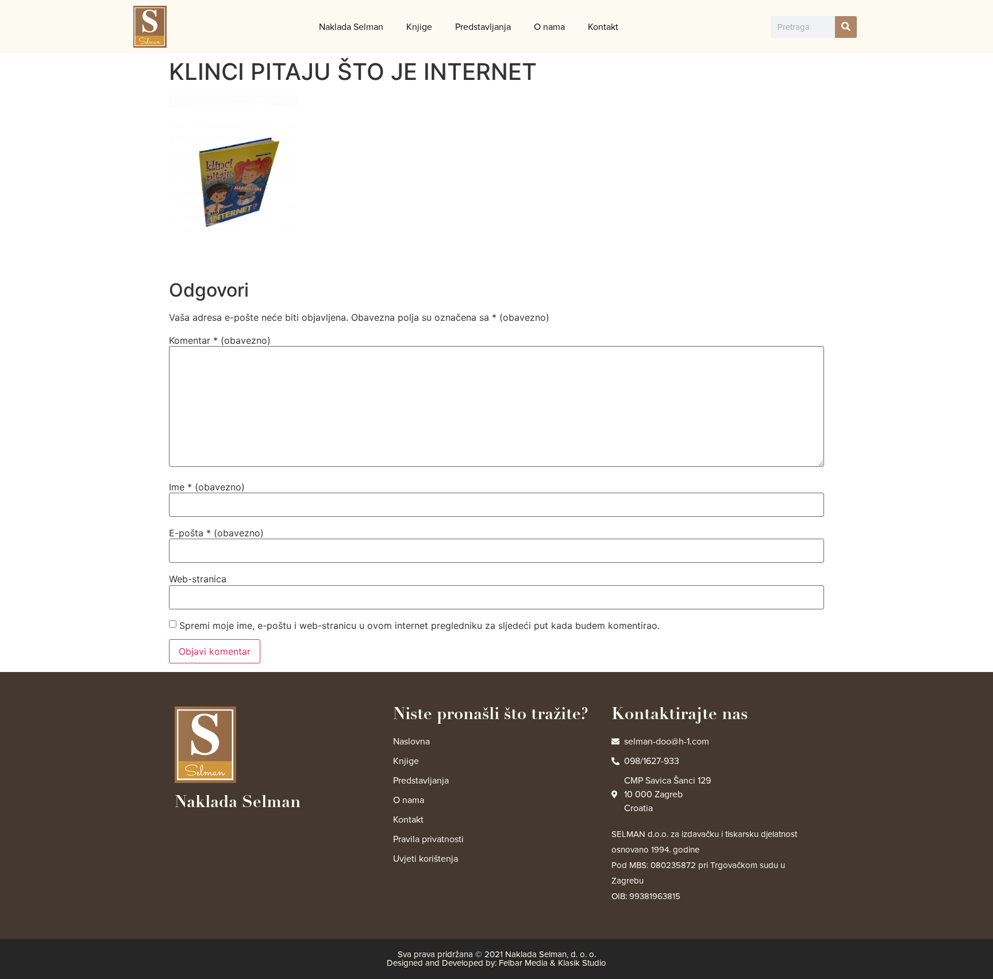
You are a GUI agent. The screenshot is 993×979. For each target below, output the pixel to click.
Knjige (419, 27)
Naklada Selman (351, 27)
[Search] (846, 27)
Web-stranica (197, 578)
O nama (549, 27)
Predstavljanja (483, 27)
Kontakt (603, 27)
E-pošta (216, 533)
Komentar (220, 340)
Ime (207, 487)
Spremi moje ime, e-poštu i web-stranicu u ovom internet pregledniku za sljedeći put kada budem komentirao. (419, 625)
